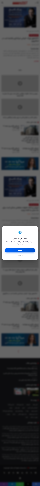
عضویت (20, 250)
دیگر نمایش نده (20, 255)
